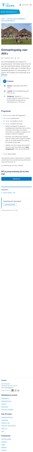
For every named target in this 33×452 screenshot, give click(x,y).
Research (4, 447)
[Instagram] (15, 390)
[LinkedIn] (18, 390)
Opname (3, 404)
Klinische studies (6, 439)
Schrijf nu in (16, 179)
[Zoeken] (31, 5)
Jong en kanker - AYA (9, 192)
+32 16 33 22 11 (5, 384)
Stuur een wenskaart (7, 409)
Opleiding (4, 442)
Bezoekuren (4, 407)
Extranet (3, 450)
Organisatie (4, 420)
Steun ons (4, 428)
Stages (3, 444)
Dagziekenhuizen (6, 401)
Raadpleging (5, 398)
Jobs (2, 431)
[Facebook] (13, 390)
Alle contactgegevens (7, 387)
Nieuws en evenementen (8, 426)
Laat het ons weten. (10, 204)
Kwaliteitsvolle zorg (7, 417)
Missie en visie (5, 423)
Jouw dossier (25, 5)
